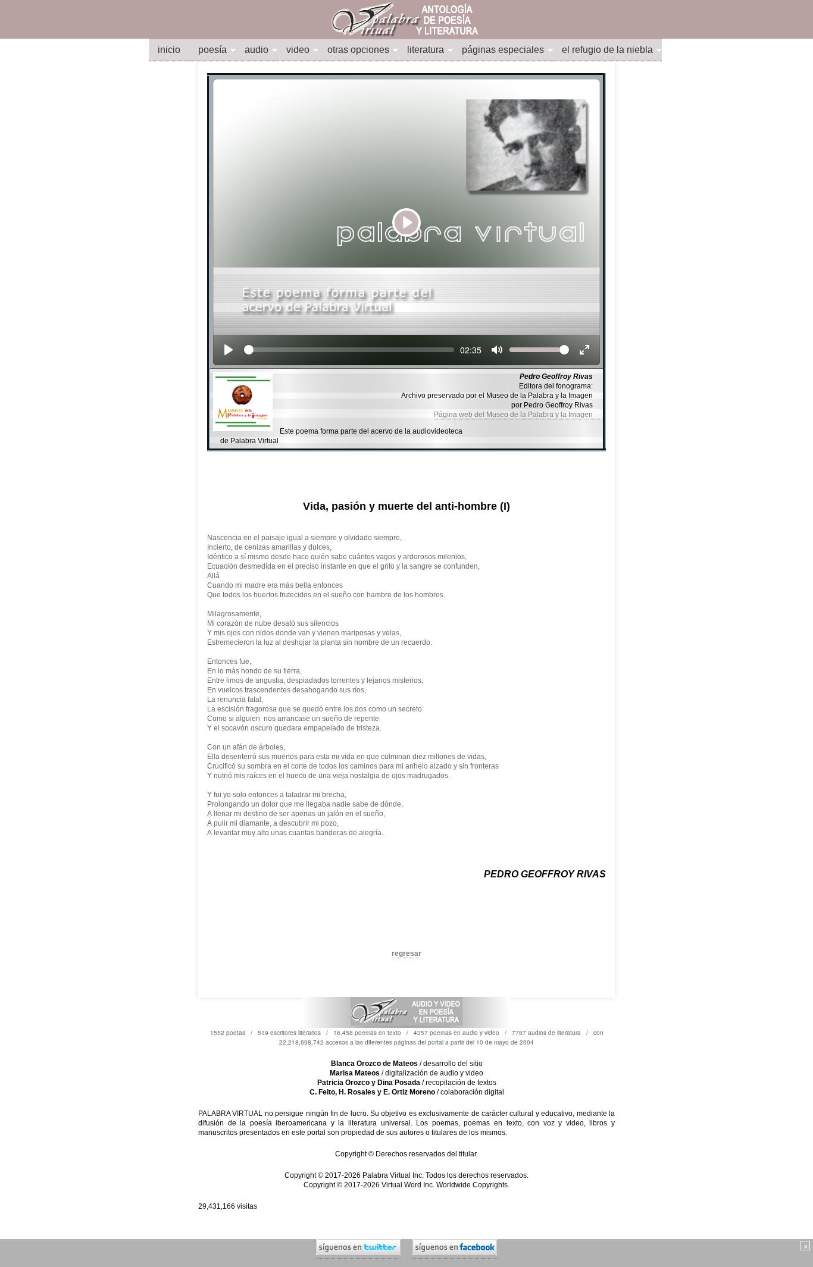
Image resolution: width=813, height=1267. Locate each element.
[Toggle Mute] (496, 349)
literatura (425, 50)
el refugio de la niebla (607, 50)
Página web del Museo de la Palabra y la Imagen (517, 414)
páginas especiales (503, 50)
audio (256, 50)
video (297, 50)
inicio (169, 50)
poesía (212, 50)
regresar (406, 953)
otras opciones (358, 50)
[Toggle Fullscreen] (584, 349)
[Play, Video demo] (228, 349)
